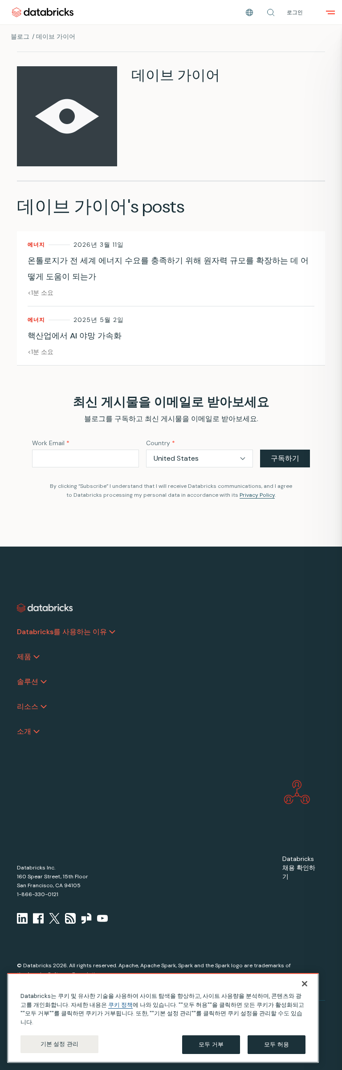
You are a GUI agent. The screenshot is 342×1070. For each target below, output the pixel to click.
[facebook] (38, 918)
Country (160, 443)
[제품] (36, 657)
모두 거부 (211, 1044)
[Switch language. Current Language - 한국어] (249, 12)
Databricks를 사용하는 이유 (62, 631)
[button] (270, 12)
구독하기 (285, 458)
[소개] (36, 731)
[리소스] (43, 706)
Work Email (50, 443)
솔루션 (27, 681)
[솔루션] (43, 681)
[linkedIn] (22, 918)
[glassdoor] (86, 918)
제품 (24, 656)
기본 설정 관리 (59, 1044)
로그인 (295, 12)
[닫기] (304, 984)
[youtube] (102, 918)
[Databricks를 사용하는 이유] (112, 632)
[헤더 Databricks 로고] (42, 12)
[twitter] (54, 918)
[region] (163, 1018)
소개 (24, 731)
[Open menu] (330, 12)
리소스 (27, 706)
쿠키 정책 (120, 1005)
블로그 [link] (20, 36)
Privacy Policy (257, 495)
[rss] (70, 918)
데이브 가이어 (55, 36)
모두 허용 (276, 1044)
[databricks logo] (45, 607)
